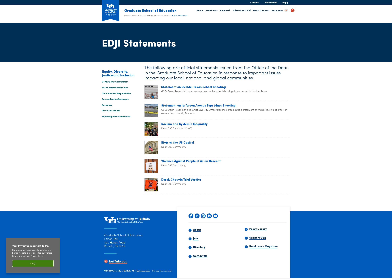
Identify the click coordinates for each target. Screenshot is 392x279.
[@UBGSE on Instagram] (203, 215)
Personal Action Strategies (115, 99)
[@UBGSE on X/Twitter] (197, 215)
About (134, 16)
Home (127, 16)
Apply (285, 2)
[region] (33, 255)
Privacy (155, 271)
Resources (107, 104)
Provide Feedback (111, 110)
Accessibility (166, 271)
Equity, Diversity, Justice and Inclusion (155, 16)
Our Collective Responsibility (116, 93)
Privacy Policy (36, 256)
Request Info (270, 2)
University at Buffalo (121, 270)
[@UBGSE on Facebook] (190, 215)
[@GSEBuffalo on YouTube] (215, 215)
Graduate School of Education (150, 10)
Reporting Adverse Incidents (116, 116)
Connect (254, 2)
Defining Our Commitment (115, 81)
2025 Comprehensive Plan (115, 87)
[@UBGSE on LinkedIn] (209, 215)
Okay (33, 263)
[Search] (292, 11)
